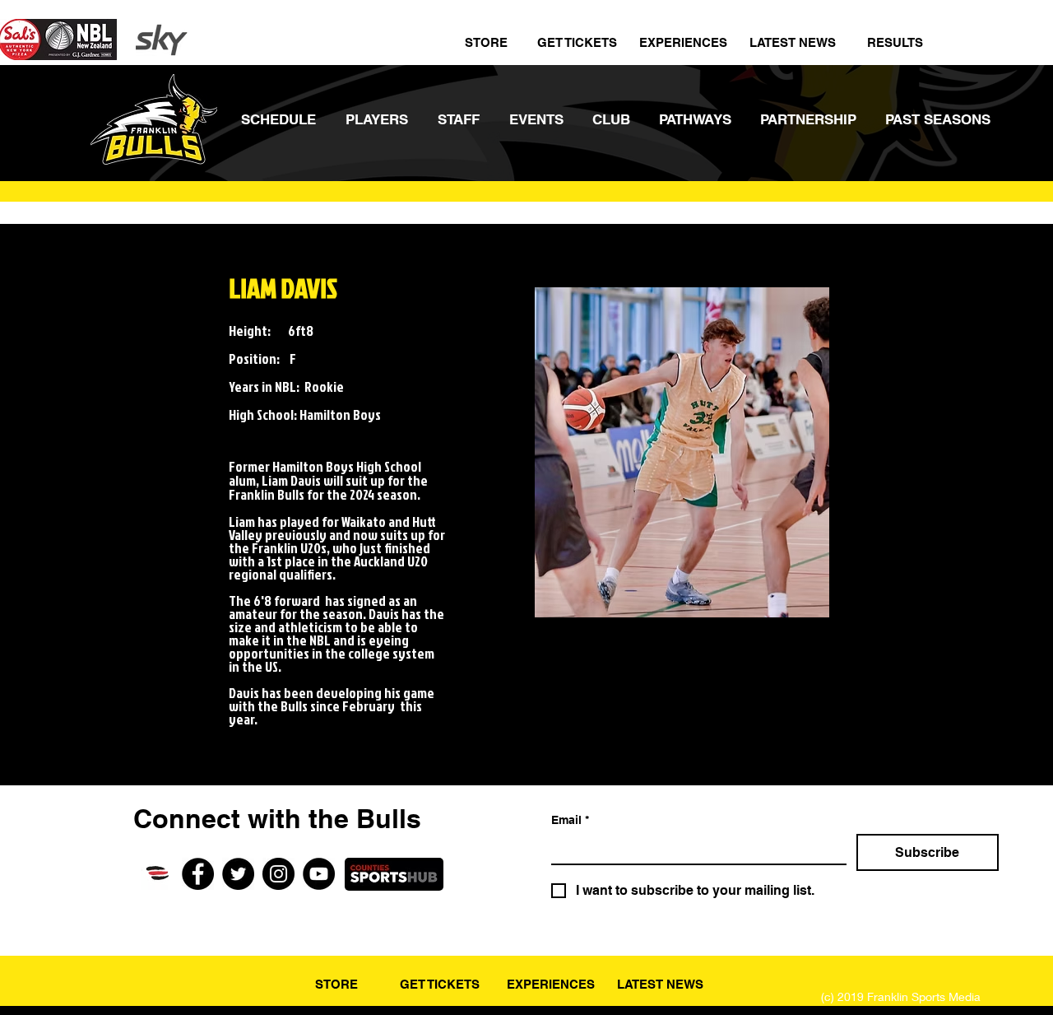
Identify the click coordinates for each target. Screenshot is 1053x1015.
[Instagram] (278, 874)
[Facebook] (198, 874)
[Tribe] (157, 874)
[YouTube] (319, 874)
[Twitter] (238, 874)
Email (570, 819)
